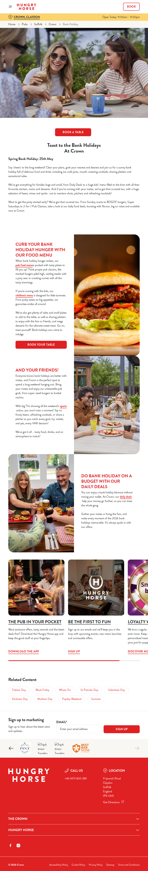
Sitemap (110, 865)
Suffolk (38, 24)
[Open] (10, 6)
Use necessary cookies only (73, 472)
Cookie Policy (78, 865)
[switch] (56, 448)
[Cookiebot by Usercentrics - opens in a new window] (128, 395)
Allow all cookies (120, 472)
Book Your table (41, 345)
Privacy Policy (96, 865)
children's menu (24, 295)
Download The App (36, 588)
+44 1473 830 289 (76, 778)
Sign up (96, 588)
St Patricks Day (89, 690)
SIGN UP (122, 729)
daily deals (126, 497)
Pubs (25, 24)
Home (11, 24)
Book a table (73, 132)
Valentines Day (116, 690)
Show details (128, 461)
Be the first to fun (89, 622)
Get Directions (111, 802)
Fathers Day (19, 690)
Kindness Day (20, 699)
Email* (61, 722)
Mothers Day (44, 699)
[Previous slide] (11, 748)
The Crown (17, 818)
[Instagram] (18, 845)
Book (131, 7)
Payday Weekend (71, 699)
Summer (96, 699)
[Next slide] (137, 748)
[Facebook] (10, 845)
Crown (52, 24)
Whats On (65, 690)
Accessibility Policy (58, 865)
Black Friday (42, 690)
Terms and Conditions (129, 865)
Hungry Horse (21, 830)
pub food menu (24, 265)
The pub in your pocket (34, 622)
